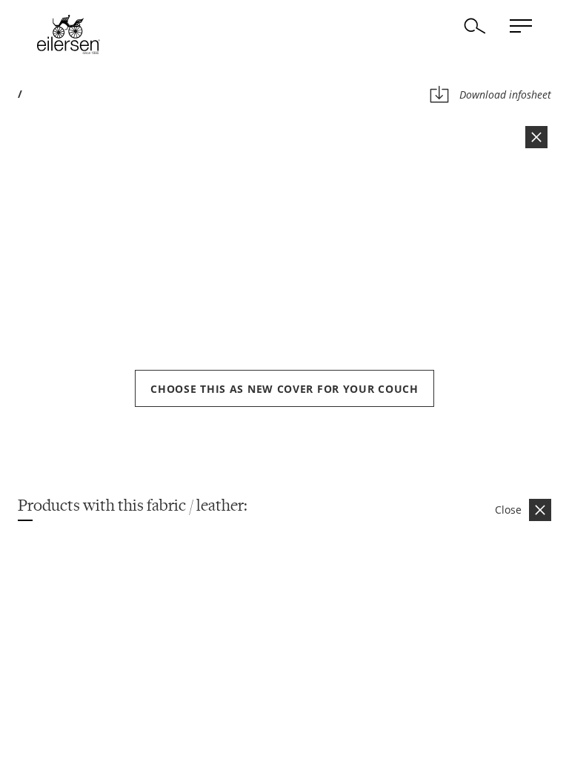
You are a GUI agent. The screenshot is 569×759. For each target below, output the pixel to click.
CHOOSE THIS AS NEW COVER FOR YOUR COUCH (284, 389)
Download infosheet (505, 94)
